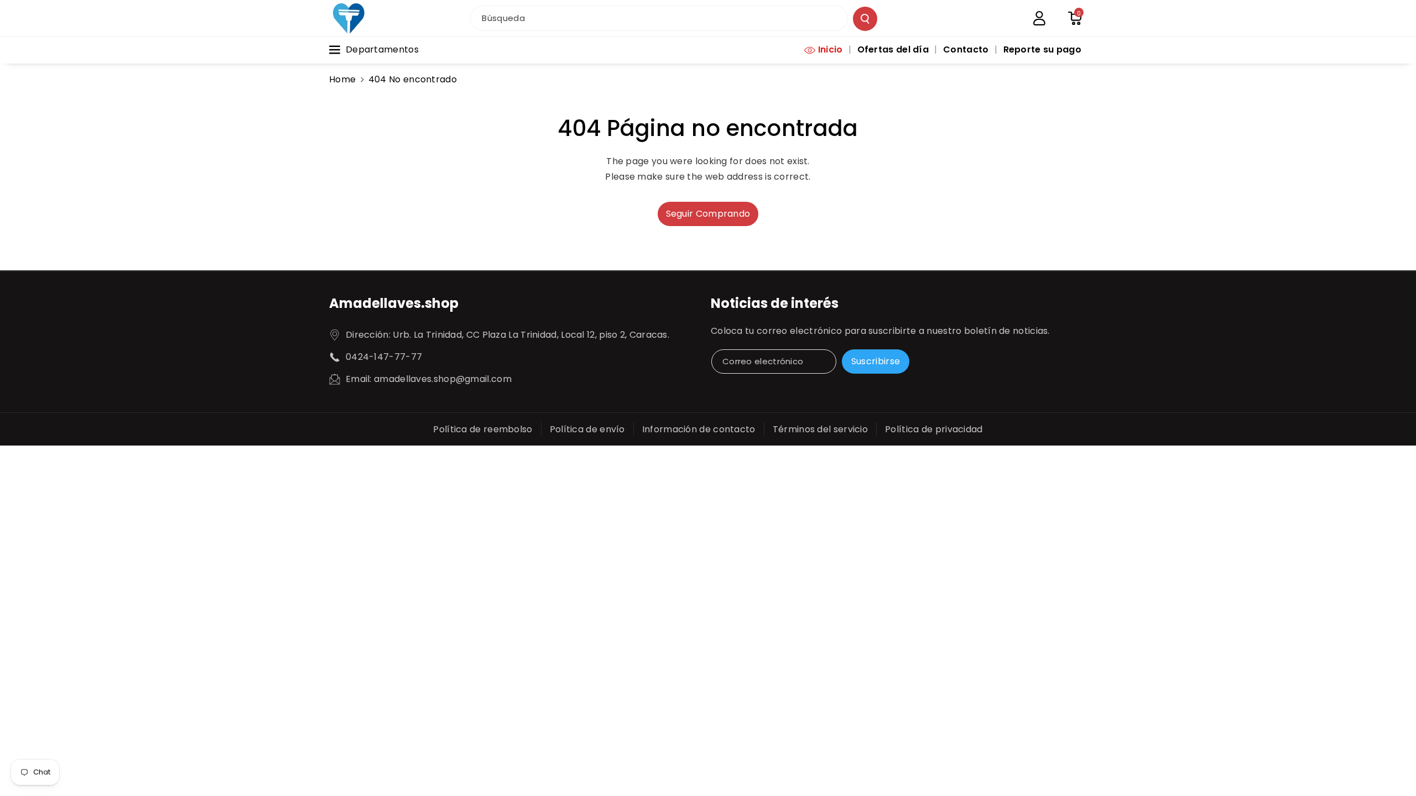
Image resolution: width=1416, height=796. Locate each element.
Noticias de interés (775, 303)
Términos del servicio (820, 429)
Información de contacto (699, 429)
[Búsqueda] (865, 19)
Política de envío (587, 429)
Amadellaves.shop (394, 303)
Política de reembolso (482, 429)
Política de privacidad (934, 429)
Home (342, 79)
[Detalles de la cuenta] (1039, 18)
